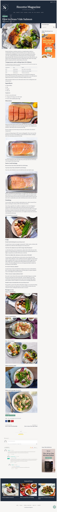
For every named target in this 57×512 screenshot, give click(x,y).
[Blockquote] (15, 444)
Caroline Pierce (18, 466)
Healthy (22, 12)
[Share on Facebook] (6, 421)
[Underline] (10, 444)
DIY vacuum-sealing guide (22, 133)
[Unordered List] (14, 444)
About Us (34, 505)
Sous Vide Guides (12, 415)
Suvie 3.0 (19, 418)
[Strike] (12, 444)
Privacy (21, 505)
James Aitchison (5, 21)
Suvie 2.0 (16, 418)
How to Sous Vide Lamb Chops (30, 426)
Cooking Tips (5, 16)
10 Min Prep (18, 12)
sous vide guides (12, 418)
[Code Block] (17, 444)
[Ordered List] (13, 444)
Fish (35, 12)
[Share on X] (9, 421)
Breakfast (38, 12)
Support (39, 505)
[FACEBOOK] (51, 2)
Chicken (29, 12)
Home (14, 12)
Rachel (15, 457)
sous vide (7, 55)
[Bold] (8, 444)
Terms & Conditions (27, 505)
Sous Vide (25, 12)
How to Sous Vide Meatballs (11, 426)
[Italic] (9, 444)
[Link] (18, 444)
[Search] (54, 2)
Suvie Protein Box (18, 277)
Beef (32, 12)
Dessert (42, 12)
